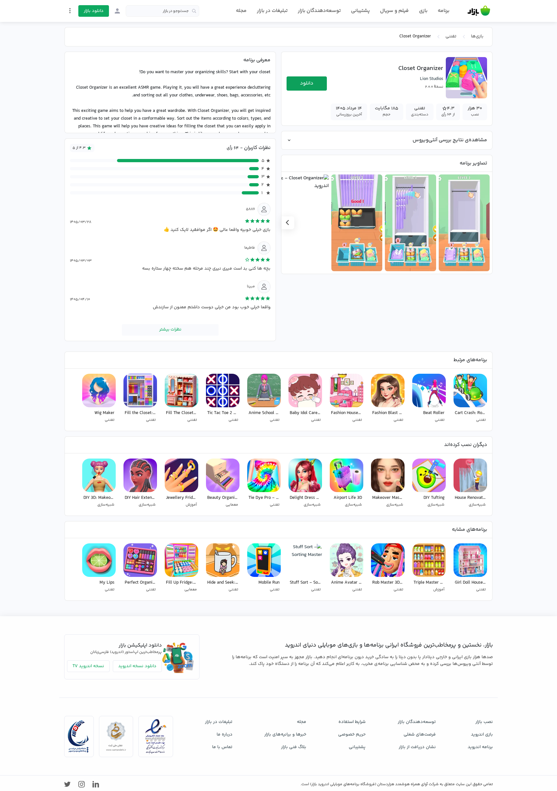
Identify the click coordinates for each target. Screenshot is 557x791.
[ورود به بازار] (117, 11)
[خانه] (479, 11)
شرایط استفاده (352, 722)
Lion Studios (431, 79)
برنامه (443, 11)
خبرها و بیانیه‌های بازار (285, 734)
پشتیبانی (360, 11)
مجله (241, 11)
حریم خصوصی (352, 734)
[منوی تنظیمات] (70, 10)
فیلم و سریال (394, 11)
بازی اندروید (482, 734)
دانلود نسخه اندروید (137, 666)
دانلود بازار (93, 11)
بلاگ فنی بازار (293, 747)
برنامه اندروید (480, 747)
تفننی (450, 36)
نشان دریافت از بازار (417, 747)
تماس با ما (222, 747)
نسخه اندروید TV (88, 666)
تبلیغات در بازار (272, 11)
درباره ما (224, 734)
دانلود (306, 83)
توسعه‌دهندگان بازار (319, 11)
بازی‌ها (477, 36)
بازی (423, 11)
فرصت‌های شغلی (420, 734)
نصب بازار (484, 722)
